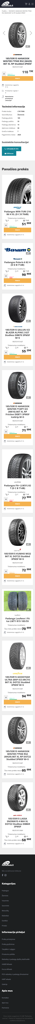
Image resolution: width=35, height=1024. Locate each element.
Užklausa (9, 153)
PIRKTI (17, 78)
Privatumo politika (8, 954)
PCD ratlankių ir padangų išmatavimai (15, 974)
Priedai (4, 926)
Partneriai (5, 1008)
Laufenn (17, 615)
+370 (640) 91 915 (12, 149)
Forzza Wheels (7, 969)
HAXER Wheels (7, 964)
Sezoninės (5, 906)
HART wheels (6, 979)
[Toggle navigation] (32, 4)
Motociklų (5, 911)
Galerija (4, 984)
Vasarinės (5, 901)
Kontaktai (5, 998)
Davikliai (5, 921)
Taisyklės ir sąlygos (8, 949)
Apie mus (5, 1003)
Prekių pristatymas (8, 939)
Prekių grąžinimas (8, 944)
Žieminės (5, 896)
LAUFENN (17, 482)
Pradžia (4, 11)
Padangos (5, 891)
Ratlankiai (5, 916)
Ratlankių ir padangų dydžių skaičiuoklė (15, 959)
